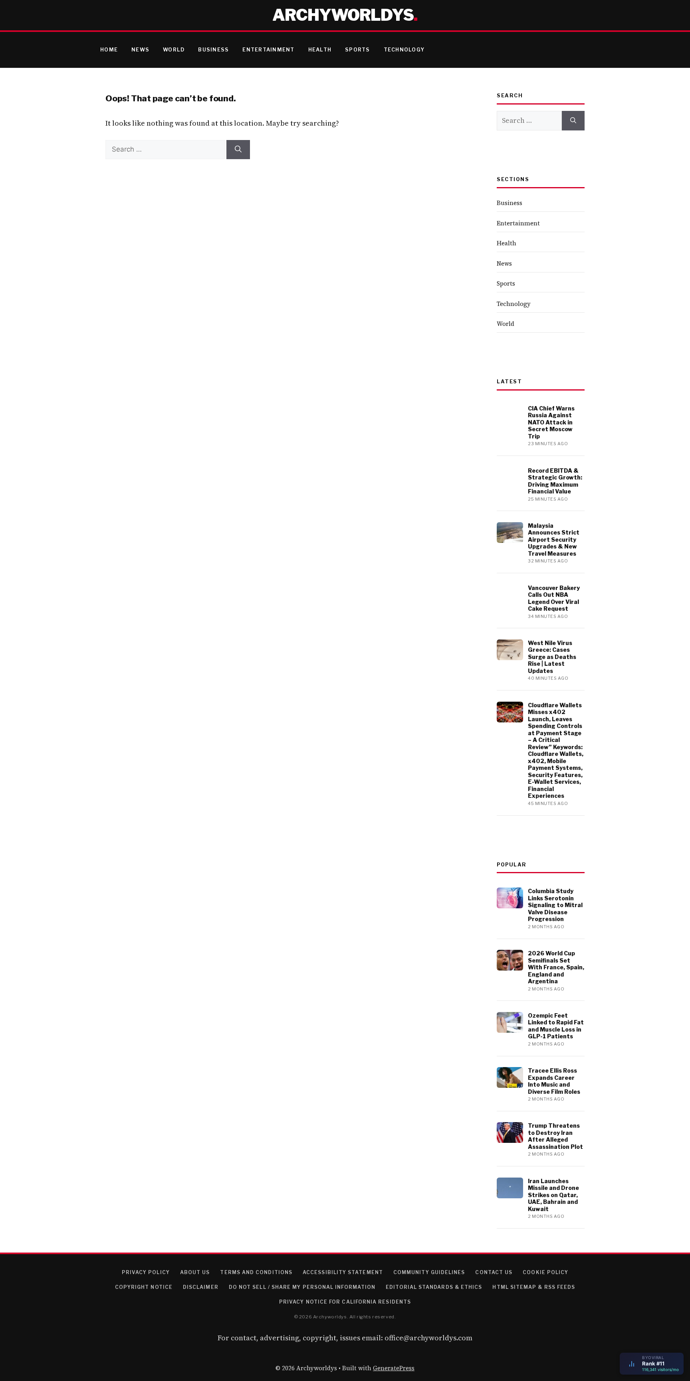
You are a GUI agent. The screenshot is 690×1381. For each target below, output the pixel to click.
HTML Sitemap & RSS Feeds (533, 1287)
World (173, 50)
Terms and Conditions (256, 1272)
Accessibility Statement (343, 1272)
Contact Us (493, 1272)
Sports (357, 50)
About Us (195, 1272)
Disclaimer (200, 1287)
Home (109, 50)
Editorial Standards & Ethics (434, 1287)
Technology (404, 50)
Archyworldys (343, 15)
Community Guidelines (429, 1272)
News (140, 50)
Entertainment (268, 50)
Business (213, 50)
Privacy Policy (146, 1272)
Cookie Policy (545, 1272)
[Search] (238, 149)
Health (320, 50)
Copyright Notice (143, 1287)
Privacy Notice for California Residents (345, 1302)
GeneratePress (393, 1368)
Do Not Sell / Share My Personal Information (302, 1287)
